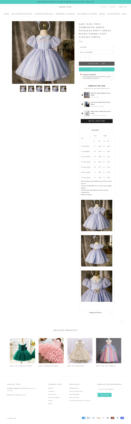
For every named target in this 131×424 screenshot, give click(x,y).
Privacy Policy (52, 394)
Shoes (102, 14)
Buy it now (96, 69)
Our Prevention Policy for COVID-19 (79, 400)
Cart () (123, 7)
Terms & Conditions (54, 397)
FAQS (50, 403)
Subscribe (104, 395)
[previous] (6, 352)
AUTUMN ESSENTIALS (44, 14)
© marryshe (11, 418)
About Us (51, 388)
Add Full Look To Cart (96, 121)
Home (6, 14)
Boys (124, 14)
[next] (125, 352)
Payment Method (74, 394)
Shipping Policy (73, 388)
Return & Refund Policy (76, 391)
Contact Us (51, 391)
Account (103, 7)
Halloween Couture (87, 14)
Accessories (113, 14)
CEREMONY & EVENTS (65, 14)
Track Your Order (74, 397)
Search (113, 7)
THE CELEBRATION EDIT (21, 14)
